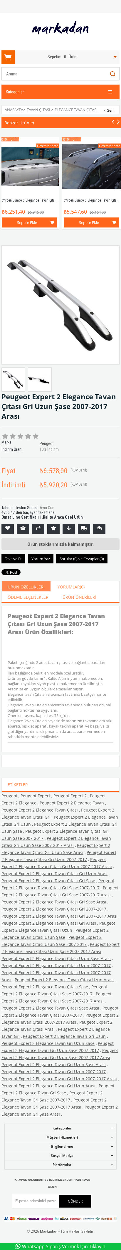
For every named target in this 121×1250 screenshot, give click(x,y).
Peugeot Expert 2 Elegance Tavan (72, 803)
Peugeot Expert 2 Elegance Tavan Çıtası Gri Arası (48, 923)
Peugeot (9, 796)
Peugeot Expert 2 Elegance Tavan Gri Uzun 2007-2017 (53, 1071)
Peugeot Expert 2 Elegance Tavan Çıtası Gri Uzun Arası (54, 873)
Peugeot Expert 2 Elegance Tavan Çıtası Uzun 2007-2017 (56, 965)
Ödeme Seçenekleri (29, 597)
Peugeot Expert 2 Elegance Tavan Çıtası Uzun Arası (64, 979)
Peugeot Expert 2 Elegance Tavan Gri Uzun (64, 1036)
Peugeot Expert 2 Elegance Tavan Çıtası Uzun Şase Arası (56, 958)
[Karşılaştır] (38, 529)
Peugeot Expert (35, 796)
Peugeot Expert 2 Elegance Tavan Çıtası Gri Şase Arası (53, 902)
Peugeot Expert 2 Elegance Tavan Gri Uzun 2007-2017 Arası (59, 1078)
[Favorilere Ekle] (7, 529)
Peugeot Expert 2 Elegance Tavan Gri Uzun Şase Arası (53, 1064)
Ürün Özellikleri (26, 587)
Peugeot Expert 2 (70, 796)
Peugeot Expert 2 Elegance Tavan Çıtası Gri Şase (48, 880)
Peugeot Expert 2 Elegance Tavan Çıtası (39, 810)
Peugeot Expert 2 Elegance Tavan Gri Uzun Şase (48, 1043)
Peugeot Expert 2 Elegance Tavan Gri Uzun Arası (48, 1086)
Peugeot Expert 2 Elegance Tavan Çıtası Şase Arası (50, 1008)
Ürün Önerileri (79, 597)
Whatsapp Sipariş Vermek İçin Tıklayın (63, 1246)
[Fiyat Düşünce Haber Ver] (69, 529)
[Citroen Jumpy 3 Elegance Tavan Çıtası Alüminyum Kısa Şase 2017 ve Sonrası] (91, 166)
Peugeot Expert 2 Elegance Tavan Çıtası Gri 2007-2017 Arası (59, 916)
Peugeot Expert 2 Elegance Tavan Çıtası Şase (44, 987)
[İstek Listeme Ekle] (23, 529)
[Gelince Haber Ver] (99, 529)
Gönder (75, 1201)
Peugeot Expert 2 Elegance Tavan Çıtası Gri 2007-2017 (53, 909)
